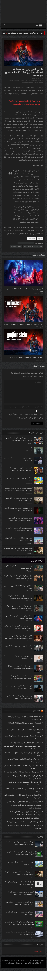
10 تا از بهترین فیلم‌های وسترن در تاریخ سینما (26, 742)
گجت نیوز (37, 710)
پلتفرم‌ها (31, 82)
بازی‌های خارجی (25, 80)
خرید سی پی (38, 950)
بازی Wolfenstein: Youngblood (33, 246)
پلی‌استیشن (24, 82)
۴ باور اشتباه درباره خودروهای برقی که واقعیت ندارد (24, 801)
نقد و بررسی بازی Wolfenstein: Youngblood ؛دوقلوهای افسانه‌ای (23, 324)
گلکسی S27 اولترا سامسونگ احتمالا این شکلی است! (23, 822)
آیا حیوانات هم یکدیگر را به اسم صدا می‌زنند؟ (26, 818)
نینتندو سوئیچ (38, 82)
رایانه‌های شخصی (14, 80)
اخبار (39, 80)
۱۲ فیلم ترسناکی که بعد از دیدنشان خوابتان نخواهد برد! (22, 772)
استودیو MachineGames (26, 243)
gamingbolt (32, 239)
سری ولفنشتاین (16, 246)
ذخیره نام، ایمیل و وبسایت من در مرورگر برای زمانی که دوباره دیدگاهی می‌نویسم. (26, 416)
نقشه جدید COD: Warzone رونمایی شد (20, 448)
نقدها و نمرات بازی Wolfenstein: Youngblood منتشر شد (26, 357)
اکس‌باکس (34, 80)
